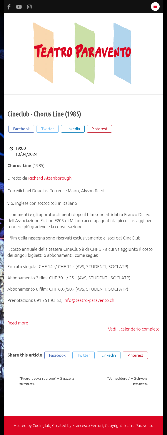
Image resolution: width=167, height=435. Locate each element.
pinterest (99, 129)
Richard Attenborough (50, 178)
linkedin (72, 129)
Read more (17, 322)
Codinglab (41, 425)
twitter (47, 129)
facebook (21, 129)
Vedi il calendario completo (134, 328)
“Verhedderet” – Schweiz (127, 381)
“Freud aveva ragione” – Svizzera (46, 381)
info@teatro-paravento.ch (88, 300)
